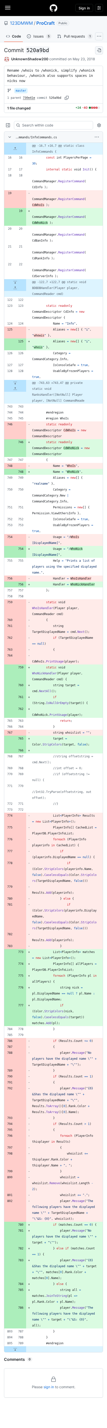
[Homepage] (53, 8)
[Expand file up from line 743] (15, 389)
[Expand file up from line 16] (15, 149)
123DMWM (21, 23)
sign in (49, 1387)
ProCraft (45, 23)
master (21, 90)
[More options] (97, 137)
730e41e (29, 98)
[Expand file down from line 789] (15, 1349)
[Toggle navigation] (7, 7)
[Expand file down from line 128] (15, 383)
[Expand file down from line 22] (15, 282)
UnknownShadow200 (29, 59)
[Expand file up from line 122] (15, 288)
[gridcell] (53, 149)
